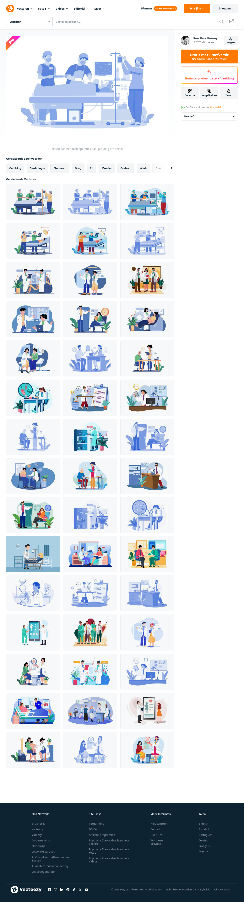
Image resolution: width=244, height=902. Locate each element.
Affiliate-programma (102, 835)
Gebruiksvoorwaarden (179, 889)
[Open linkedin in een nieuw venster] (61, 889)
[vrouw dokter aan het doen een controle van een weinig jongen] (33, 750)
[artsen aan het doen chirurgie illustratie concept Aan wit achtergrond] (33, 241)
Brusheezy (38, 823)
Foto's (42, 8)
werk (143, 168)
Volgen (231, 42)
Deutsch (204, 840)
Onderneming (41, 840)
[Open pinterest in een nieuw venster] (67, 889)
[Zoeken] (221, 21)
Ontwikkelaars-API (43, 851)
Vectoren (23, 8)
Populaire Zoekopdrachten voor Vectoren (109, 842)
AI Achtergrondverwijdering (50, 866)
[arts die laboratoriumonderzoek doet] (90, 437)
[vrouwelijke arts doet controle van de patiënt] (147, 319)
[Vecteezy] (10, 8)
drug (78, 168)
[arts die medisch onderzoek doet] (33, 398)
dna (158, 168)
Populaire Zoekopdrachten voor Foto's (109, 850)
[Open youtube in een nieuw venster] (86, 889)
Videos (60, 8)
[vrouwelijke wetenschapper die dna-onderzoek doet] (90, 398)
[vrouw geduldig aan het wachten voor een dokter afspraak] (90, 319)
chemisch (59, 168)
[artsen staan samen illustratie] (147, 280)
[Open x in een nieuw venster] (80, 889)
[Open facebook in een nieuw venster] (49, 889)
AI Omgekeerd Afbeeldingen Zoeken (50, 858)
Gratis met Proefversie (209, 56)
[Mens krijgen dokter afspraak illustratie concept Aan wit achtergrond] (147, 358)
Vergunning (96, 823)
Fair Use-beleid (222, 889)
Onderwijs (38, 846)
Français (204, 846)
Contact (155, 829)
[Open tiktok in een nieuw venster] (74, 889)
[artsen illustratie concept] (90, 632)
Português (205, 835)
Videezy (37, 835)
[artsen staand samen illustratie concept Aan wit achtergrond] (90, 280)
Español (204, 829)
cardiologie (37, 168)
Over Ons (156, 835)
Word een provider (156, 842)
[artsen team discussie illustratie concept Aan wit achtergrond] (33, 319)
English (204, 823)
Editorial (79, 8)
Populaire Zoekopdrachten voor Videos (109, 859)
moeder (107, 168)
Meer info (189, 116)
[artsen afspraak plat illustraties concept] (147, 554)
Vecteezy (37, 829)
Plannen (146, 8)
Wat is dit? (215, 107)
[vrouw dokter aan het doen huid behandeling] (33, 672)
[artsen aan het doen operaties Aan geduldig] (33, 202)
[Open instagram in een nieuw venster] (55, 889)
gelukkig (15, 168)
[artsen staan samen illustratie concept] (33, 280)
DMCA (93, 829)
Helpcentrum (158, 823)
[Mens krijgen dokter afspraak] (33, 437)
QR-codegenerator (44, 871)
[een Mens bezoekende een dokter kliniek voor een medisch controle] (90, 358)
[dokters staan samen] (147, 632)
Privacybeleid (202, 889)
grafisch (125, 168)
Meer (97, 8)
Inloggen (225, 8)
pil (91, 168)
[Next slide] (168, 168)
